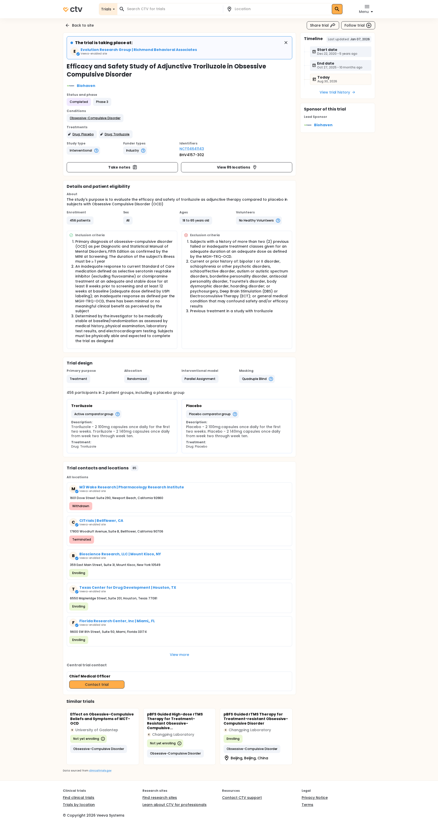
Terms (307, 804)
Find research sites (159, 797)
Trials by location (79, 804)
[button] (95, 118)
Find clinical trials (78, 797)
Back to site (83, 25)
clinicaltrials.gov (100, 770)
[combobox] (173, 9)
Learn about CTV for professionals (174, 804)
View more (179, 654)
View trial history (335, 92)
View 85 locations (233, 167)
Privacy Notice (315, 797)
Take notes (119, 167)
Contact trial (97, 684)
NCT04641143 (191, 148)
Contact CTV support (242, 797)
